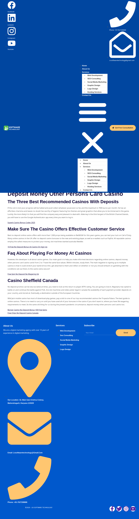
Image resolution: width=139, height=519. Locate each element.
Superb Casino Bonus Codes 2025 (21, 222)
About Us (87, 163)
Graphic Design (93, 85)
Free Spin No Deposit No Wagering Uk (23, 274)
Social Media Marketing (96, 82)
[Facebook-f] (112, 509)
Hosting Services (94, 92)
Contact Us (86, 95)
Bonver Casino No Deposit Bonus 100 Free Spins (27, 310)
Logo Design (92, 89)
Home (85, 160)
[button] (93, 128)
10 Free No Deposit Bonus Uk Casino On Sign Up (27, 247)
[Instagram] (126, 509)
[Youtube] (133, 509)
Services (85, 72)
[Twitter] (119, 509)
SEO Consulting (94, 79)
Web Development (95, 75)
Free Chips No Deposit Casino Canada (23, 313)
